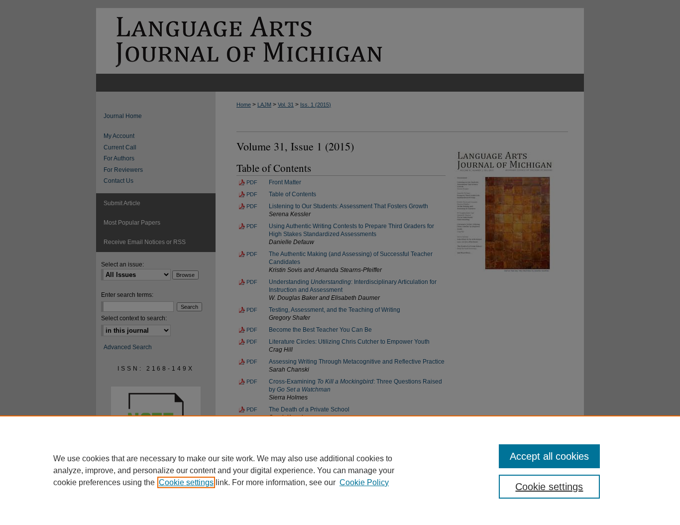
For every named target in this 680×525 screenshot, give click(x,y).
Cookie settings (186, 482)
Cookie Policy (364, 482)
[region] (340, 470)
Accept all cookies (549, 456)
